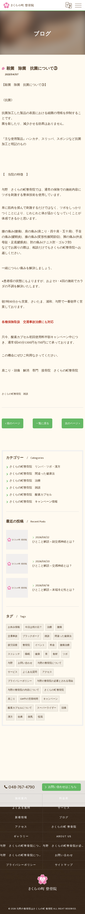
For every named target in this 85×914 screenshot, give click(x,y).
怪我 (40, 717)
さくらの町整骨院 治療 (25, 480)
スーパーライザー (46, 708)
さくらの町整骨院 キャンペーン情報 (33, 501)
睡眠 (27, 654)
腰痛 (59, 627)
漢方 (10, 717)
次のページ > (72, 423)
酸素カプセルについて (20, 708)
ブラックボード (31, 636)
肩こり (11, 699)
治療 (49, 627)
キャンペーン (50, 699)
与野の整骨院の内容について (23, 690)
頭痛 (63, 708)
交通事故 (12, 636)
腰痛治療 (65, 645)
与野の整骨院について (49, 663)
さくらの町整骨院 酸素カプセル (30, 494)
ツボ (65, 654)
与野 (10, 663)
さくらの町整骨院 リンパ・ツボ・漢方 (34, 466)
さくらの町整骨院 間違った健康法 (32, 473)
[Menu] (78, 5)
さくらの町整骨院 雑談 (15, 394)
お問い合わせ (25, 663)
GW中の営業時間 (29, 699)
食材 (55, 654)
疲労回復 (12, 645)
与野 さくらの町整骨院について (21, 846)
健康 (37, 654)
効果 (20, 717)
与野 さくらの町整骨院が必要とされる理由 (64, 846)
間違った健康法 (63, 636)
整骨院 (26, 645)
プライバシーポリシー (20, 681)
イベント (40, 645)
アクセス (47, 672)
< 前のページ (12, 423)
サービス (12, 672)
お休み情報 (14, 627)
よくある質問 (30, 672)
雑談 (47, 636)
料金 (52, 645)
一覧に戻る (42, 423)
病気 (30, 717)
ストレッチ (14, 654)
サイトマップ (64, 865)
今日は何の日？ (33, 627)
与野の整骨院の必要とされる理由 (55, 681)
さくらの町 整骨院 (54, 690)
